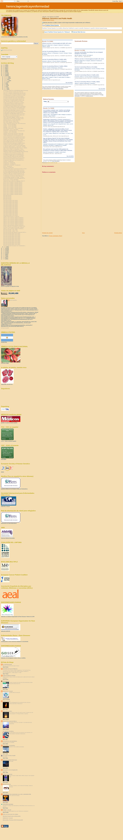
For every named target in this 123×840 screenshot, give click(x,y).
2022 (4, 70)
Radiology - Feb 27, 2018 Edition (9, 127)
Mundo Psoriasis (7, 784)
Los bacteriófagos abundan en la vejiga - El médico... (14, 177)
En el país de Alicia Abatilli (9, 755)
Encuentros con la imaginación (10, 769)
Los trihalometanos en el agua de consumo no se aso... (14, 95)
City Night (11, 761)
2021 (4, 71)
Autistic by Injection (7, 774)
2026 (4, 65)
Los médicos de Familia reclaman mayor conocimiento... (14, 106)
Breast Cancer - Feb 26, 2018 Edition (10, 179)
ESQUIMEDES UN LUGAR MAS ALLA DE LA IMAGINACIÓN (17, 794)
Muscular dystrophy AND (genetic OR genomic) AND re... (15, 232)
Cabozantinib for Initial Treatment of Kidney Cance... (13, 118)
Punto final (5, 771)
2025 (4, 66)
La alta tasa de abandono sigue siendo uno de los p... (14, 169)
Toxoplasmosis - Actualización (9, 163)
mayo (5, 85)
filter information (59, 88)
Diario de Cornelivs (7, 711)
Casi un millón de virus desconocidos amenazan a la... (14, 140)
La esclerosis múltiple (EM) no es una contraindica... (14, 155)
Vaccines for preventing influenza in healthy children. (55, 66)
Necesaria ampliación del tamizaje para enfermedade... (14, 172)
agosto (5, 81)
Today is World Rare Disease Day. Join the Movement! (14, 123)
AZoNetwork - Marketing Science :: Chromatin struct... (14, 130)
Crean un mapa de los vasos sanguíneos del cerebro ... (14, 136)
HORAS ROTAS (6, 701)
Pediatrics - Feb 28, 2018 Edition (9, 125)
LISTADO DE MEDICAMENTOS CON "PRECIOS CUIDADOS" (15, 811)
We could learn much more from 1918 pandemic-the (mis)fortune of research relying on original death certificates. (58, 149)
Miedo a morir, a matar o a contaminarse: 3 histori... (13, 149)
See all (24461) (69, 82)
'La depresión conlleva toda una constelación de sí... (14, 160)
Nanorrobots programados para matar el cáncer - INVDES (15, 147)
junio (5, 84)
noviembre (6, 78)
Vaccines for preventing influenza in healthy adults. (54, 59)
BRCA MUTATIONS (7, 195)
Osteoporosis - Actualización (9, 162)
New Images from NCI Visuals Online (10, 121)
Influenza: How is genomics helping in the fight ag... (13, 217)
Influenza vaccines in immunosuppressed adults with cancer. (57, 43)
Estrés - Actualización (7, 166)
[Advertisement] (54, 220)
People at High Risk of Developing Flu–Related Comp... (14, 226)
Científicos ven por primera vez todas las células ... (13, 139)
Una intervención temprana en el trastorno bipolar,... (13, 96)
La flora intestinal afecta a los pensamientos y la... (13, 135)
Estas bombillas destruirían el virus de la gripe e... (13, 141)
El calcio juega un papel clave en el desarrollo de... (13, 112)
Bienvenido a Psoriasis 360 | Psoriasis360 (13, 820)
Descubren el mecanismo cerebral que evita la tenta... (14, 138)
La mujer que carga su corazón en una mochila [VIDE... (14, 145)
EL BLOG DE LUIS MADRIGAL (10, 741)
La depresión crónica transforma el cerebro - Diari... (13, 152)
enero (5, 246)
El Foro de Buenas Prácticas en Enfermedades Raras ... (14, 107)
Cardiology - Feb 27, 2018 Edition (10, 132)
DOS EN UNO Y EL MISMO (8, 742)
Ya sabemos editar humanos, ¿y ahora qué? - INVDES (14, 146)
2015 (4, 250)
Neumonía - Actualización (8, 167)
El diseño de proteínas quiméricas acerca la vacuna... (14, 157)
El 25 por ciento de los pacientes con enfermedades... (14, 108)
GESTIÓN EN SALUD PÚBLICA (10, 668)
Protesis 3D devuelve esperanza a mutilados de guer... (14, 143)
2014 (4, 252)
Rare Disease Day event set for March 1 (11, 116)
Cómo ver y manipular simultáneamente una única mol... (14, 92)
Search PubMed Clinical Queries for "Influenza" (57, 32)
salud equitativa (13, 300)
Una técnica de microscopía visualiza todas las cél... (14, 99)
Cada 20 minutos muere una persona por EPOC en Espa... (15, 168)
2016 (4, 249)
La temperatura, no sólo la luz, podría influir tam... (13, 176)
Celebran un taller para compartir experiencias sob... (14, 173)
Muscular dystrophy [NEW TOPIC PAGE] (11, 233)
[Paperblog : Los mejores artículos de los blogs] (5, 410)
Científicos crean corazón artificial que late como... (13, 144)
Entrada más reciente (47, 232)
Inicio (83, 232)
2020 (4, 73)
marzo (5, 88)
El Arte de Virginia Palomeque (10, 759)
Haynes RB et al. (47, 88)
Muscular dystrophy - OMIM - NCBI (10, 231)
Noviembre (5, 756)
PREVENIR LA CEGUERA (9, 745)
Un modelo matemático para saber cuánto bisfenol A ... (14, 97)
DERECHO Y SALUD (8, 691)
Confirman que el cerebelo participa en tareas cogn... (14, 100)
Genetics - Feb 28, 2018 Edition (9, 124)
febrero (5, 89)
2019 (4, 74)
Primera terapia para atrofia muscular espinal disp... (13, 156)
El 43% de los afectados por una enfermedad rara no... (14, 178)
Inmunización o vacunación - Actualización (11, 165)
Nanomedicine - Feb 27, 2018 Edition (10, 129)
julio (4, 83)
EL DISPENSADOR (7, 664)
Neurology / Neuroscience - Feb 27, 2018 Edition (13, 128)
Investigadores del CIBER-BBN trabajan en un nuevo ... (14, 113)
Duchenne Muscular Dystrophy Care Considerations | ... (14, 245)
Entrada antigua (118, 232)
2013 (4, 253)
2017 (4, 248)
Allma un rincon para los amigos (10, 814)
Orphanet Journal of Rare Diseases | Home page (13, 133)
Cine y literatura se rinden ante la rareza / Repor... (13, 101)
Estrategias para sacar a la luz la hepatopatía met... (13, 154)
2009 (4, 258)
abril (5, 86)
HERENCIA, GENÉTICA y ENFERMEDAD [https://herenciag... (16, 90)
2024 (4, 67)
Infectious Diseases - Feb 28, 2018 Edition (11, 119)
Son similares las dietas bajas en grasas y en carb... (14, 110)
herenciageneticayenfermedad (27, 6)
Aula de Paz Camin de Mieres (10, 721)
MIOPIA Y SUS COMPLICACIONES (16, 746)
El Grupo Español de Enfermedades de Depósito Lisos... (14, 111)
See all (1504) (102, 88)
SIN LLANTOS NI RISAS (14, 795)
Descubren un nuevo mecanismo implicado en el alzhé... (14, 94)
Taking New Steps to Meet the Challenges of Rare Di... (14, 180)
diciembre (6, 76)
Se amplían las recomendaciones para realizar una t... (14, 114)
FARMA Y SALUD (7, 809)
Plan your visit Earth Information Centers (11, 665)
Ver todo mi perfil (5, 328)
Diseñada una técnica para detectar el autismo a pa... (14, 150)
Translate (12, 58)
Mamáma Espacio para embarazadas (12, 816)
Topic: (45, 102)
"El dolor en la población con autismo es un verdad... (14, 102)
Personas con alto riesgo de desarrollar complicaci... (14, 227)
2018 (4, 75)
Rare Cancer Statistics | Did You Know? (11, 122)
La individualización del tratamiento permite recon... (13, 105)
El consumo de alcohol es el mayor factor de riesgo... (14, 174)
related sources (89, 95)
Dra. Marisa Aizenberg (8, 731)
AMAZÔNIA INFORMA (8, 804)
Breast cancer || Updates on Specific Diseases (12, 182)
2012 (4, 254)
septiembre (6, 80)
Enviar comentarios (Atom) (55, 235)
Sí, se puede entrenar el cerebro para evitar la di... (13, 91)
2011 (4, 256)
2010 (4, 257)
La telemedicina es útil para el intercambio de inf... (13, 103)
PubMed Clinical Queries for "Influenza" (11, 216)
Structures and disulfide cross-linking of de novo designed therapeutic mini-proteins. (89, 53)
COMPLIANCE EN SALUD (14, 692)
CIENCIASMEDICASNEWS (9, 675)
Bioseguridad (6, 681)
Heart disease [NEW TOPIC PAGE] (10, 200)
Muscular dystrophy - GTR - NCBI (10, 229)
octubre (5, 79)
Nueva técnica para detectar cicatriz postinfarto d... (13, 158)
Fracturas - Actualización (8, 161)
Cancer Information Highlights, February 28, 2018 (13, 117)
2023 (4, 69)
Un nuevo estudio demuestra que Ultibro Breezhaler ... (14, 171)
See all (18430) (70, 156)
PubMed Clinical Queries (48, 20)
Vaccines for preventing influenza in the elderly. (53, 51)
